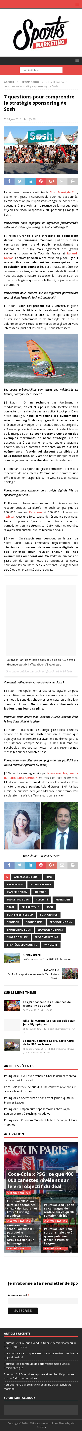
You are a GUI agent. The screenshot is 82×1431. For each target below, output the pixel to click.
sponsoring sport (50, 929)
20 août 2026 (17, 1248)
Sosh (49, 907)
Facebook (35, 512)
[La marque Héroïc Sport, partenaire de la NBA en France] (12, 1045)
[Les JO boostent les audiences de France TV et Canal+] (12, 1005)
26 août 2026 (17, 1193)
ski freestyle (30, 907)
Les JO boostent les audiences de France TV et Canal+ (47, 1003)
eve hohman (15, 884)
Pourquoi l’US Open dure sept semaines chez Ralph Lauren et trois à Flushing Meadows (22, 1208)
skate (11, 907)
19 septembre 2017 (36, 1048)
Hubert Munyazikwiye (58, 1028)
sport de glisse (17, 937)
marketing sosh (18, 899)
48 (51, 1010)
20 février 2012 (33, 1028)
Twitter (9, 516)
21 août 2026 (54, 1220)
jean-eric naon (17, 892)
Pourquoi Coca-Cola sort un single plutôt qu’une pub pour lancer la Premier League (59, 1236)
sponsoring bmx (61, 922)
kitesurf (40, 892)
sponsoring (34, 922)
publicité (42, 899)
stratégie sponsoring (22, 945)
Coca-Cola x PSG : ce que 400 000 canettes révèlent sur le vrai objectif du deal (41, 1180)
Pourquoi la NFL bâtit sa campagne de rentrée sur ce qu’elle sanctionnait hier (59, 1210)
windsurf (51, 945)
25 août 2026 (17, 1220)
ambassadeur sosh (26, 877)
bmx (49, 877)
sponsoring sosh (19, 929)
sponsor (13, 922)
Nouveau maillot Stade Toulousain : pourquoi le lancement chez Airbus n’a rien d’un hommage (20, 1234)
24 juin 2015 (14, 119)
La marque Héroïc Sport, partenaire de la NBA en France (48, 1042)
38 (34, 119)
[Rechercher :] (41, 69)
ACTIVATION (14, 1134)
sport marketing (46, 937)
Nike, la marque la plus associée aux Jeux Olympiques (49, 1022)
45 (24, 1032)
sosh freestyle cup (20, 914)
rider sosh (63, 899)
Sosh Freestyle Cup (63, 192)
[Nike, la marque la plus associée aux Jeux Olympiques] (12, 1025)
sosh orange (49, 914)
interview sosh (40, 884)
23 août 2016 (32, 1010)
